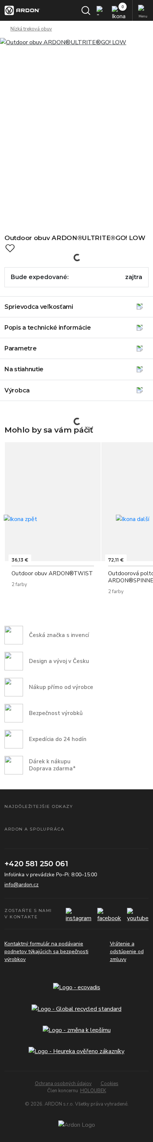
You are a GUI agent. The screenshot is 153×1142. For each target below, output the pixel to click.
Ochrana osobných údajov (63, 1083)
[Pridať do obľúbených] (10, 248)
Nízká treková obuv (31, 29)
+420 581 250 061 (36, 863)
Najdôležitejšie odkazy (38, 806)
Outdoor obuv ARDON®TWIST (52, 573)
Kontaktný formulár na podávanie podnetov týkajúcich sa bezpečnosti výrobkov (46, 951)
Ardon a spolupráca (34, 829)
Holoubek (93, 1090)
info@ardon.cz (21, 884)
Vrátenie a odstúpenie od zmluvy (127, 951)
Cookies (109, 1083)
